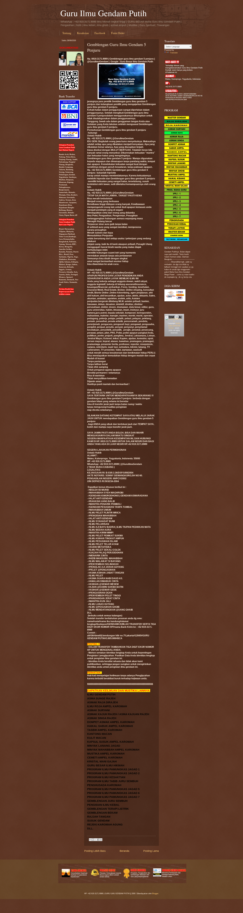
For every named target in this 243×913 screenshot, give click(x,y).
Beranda (124, 851)
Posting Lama (151, 851)
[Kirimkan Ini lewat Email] (90, 839)
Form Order (118, 33)
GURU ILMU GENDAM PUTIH (174, 325)
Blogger (155, 893)
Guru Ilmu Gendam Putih (103, 13)
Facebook (99, 33)
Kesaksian (83, 33)
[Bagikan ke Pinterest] (101, 839)
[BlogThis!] (93, 839)
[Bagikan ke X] (95, 839)
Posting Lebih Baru (95, 851)
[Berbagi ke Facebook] (98, 839)
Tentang (66, 33)
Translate (174, 53)
